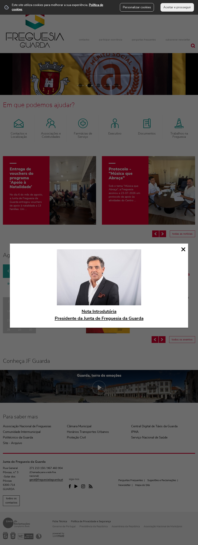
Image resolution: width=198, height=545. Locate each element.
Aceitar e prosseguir (177, 7)
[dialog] (99, 286)
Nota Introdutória (99, 311)
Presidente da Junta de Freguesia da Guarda (99, 318)
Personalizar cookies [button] (137, 7)
